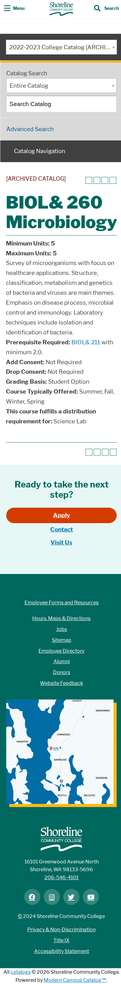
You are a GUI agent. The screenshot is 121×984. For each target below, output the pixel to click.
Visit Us (61, 542)
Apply (61, 515)
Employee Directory (61, 651)
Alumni (61, 661)
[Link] (61, 9)
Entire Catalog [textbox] (29, 85)
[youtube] (91, 897)
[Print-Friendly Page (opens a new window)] (104, 180)
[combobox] (61, 47)
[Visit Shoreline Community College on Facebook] (32, 897)
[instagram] (52, 897)
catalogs (21, 972)
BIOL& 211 (85, 342)
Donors (61, 672)
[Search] (109, 104)
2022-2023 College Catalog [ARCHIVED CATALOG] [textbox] (63, 47)
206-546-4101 (61, 877)
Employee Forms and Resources (62, 603)
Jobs (61, 629)
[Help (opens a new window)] (113, 180)
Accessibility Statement (61, 951)
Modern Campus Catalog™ (75, 980)
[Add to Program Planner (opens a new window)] (88, 180)
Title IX (61, 940)
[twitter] (71, 897)
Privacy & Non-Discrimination (61, 930)
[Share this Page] (96, 180)
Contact (61, 529)
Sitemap (61, 640)
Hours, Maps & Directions (61, 618)
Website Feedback (61, 683)
